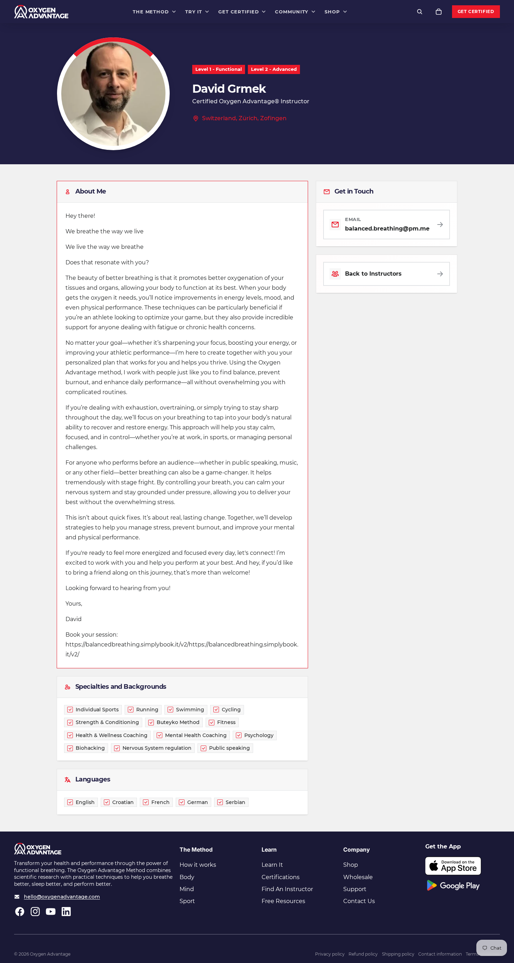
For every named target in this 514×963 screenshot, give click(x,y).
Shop (350, 864)
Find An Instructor (287, 889)
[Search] (419, 11)
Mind (187, 889)
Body (187, 877)
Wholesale (358, 877)
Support (354, 889)
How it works (198, 864)
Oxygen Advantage (50, 954)
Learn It (272, 864)
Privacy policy (330, 954)
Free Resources (283, 901)
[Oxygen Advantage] (41, 11)
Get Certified (476, 11)
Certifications (281, 877)
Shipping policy (398, 954)
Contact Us (359, 901)
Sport (187, 901)
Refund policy (363, 954)
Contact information (440, 954)
